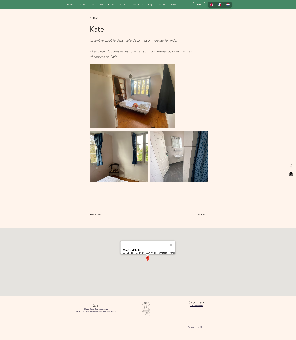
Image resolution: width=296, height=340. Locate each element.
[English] (212, 5)
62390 (78, 311)
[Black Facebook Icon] (291, 166)
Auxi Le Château (87, 311)
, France (112, 311)
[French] (220, 5)
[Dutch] (228, 5)
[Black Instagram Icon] (291, 174)
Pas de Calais (104, 311)
